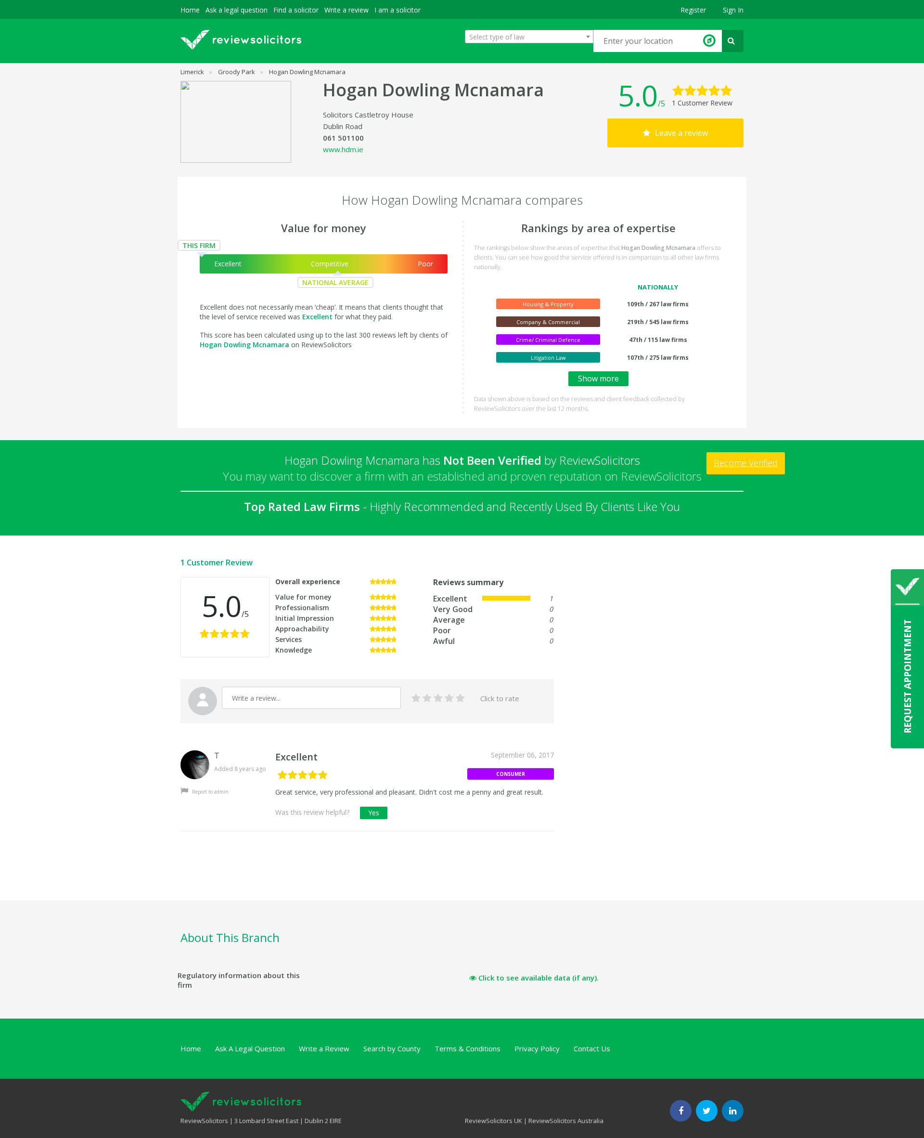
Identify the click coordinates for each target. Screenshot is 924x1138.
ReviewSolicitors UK (493, 1120)
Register (693, 9)
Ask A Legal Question (250, 1048)
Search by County (392, 1048)
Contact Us (592, 1048)
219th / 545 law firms (658, 322)
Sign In (733, 9)
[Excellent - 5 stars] (460, 698)
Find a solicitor (296, 9)
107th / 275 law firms (658, 357)
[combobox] (529, 36)
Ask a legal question (236, 9)
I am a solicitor (397, 9)
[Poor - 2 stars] (427, 698)
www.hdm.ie (343, 149)
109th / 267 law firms (658, 304)
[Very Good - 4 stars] (449, 698)
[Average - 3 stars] (438, 698)
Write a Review (324, 1048)
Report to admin (210, 791)
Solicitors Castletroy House (368, 114)
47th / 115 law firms (658, 340)
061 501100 (343, 138)
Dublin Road (342, 126)
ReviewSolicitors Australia (565, 1120)
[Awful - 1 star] (416, 698)
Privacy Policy (537, 1048)
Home (190, 9)
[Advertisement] (355, 877)
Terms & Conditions (467, 1048)
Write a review (346, 9)
